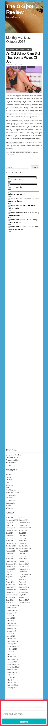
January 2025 (11, 528)
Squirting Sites (11, 500)
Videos (8, 506)
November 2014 (13, 646)
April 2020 (22, 538)
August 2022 (10, 569)
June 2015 (11, 636)
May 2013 (10, 680)
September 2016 (13, 610)
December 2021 (11, 590)
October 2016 (12, 608)
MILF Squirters (11, 490)
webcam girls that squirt (23, 152)
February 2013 (12, 685)
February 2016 (12, 626)
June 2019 (22, 554)
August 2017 (23, 592)
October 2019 (24, 546)
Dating (8, 477)
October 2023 (11, 546)
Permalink (35, 152)
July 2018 (22, 577)
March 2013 (11, 682)
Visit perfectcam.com (14, 143)
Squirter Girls (25, 49)
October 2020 (24, 525)
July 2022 (9, 572)
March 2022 (10, 582)
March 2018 (23, 585)
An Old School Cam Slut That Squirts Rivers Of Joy (23, 57)
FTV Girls (9, 480)
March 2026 (10, 517)
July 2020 (22, 533)
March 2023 (10, 559)
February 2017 (24, 597)
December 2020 (24, 523)
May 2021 (9, 603)
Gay (7, 482)
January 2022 (11, 587)
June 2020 (22, 536)
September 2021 (12, 595)
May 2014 (10, 654)
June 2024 (10, 536)
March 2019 (23, 559)
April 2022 (9, 579)
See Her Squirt (12, 49)
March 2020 (23, 541)
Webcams (9, 508)
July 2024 (9, 533)
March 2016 (11, 623)
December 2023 (11, 543)
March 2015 (11, 639)
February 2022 (11, 585)
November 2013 (13, 667)
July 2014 (10, 652)
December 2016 (24, 603)
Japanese (9, 485)
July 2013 (10, 675)
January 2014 (12, 662)
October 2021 (11, 592)
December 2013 (13, 664)
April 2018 (22, 582)
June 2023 (10, 554)
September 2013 (13, 672)
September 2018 (25, 574)
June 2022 (10, 574)
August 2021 (10, 597)
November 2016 (13, 605)
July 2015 (10, 633)
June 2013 (11, 677)
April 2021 (22, 517)
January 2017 (24, 600)
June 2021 (10, 600)
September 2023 (12, 548)
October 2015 (12, 628)
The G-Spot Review (19, 9)
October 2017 (24, 590)
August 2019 (23, 551)
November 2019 (24, 543)
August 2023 (10, 551)
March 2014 (11, 657)
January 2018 (24, 587)
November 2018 (24, 569)
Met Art (8, 487)
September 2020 (25, 528)
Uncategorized (11, 503)
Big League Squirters (13, 455)
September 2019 (25, 548)
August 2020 (23, 530)
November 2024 (11, 530)
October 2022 (11, 566)
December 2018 (24, 566)
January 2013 (12, 688)
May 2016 (10, 621)
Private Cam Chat (12, 460)
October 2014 (12, 649)
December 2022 (11, 564)
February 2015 (12, 641)
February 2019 (24, 561)
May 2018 (22, 579)
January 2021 (24, 520)
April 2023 (9, 556)
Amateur (9, 475)
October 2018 (24, 572)
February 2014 (12, 659)
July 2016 (10, 615)
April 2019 (22, 556)
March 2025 (10, 525)
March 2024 (10, 541)
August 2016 (11, 613)
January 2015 (12, 644)
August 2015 (11, 631)
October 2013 (12, 670)
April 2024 (9, 538)
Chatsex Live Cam (12, 457)
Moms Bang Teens (12, 493)
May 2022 (9, 577)
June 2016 (11, 618)
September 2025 (12, 520)
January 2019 (24, 564)
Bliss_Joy (12, 152)
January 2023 (11, 561)
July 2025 (9, 523)
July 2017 (22, 595)
